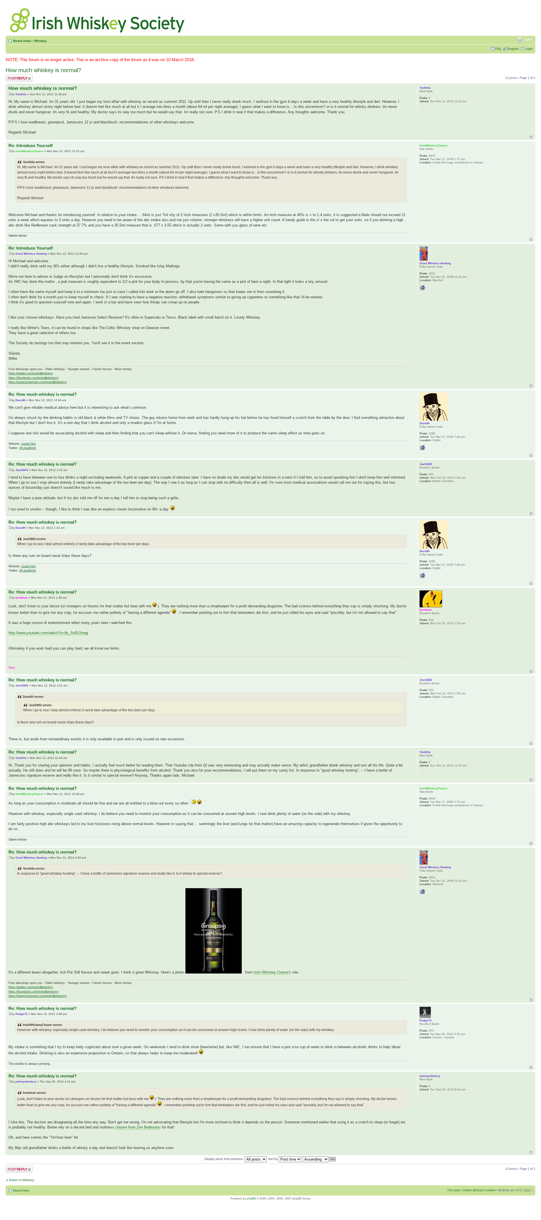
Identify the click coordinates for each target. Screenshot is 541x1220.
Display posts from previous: (225, 1159)
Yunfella (20, 94)
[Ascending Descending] (319, 1159)
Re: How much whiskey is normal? (42, 394)
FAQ (498, 48)
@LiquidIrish (27, 448)
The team (453, 1190)
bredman (21, 597)
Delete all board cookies (479, 1190)
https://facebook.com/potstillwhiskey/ (33, 377)
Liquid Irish (28, 443)
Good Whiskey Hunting (31, 253)
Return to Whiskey (21, 1180)
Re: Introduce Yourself (30, 145)
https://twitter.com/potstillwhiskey (30, 373)
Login (529, 48)
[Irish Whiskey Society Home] (98, 19)
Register (513, 48)
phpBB (251, 1198)
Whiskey (40, 41)
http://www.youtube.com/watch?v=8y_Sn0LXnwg (48, 633)
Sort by (273, 1159)
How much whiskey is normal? (43, 70)
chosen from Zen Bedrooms (138, 1127)
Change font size (528, 39)
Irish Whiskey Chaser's (272, 972)
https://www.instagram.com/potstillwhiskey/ (37, 382)
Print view (520, 39)
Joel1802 (21, 470)
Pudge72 (21, 1013)
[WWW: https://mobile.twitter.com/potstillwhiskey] (422, 287)
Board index (22, 41)
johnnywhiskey (25, 1081)
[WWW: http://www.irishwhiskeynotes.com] (422, 447)
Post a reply (14, 76)
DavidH (20, 400)
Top (531, 137)
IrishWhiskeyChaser (29, 151)
